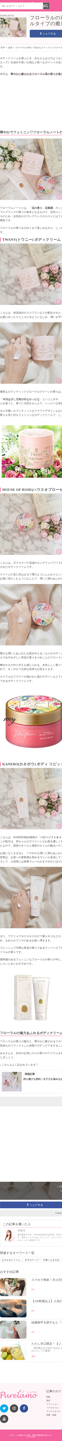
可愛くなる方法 (51, 1260)
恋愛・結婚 (51, 1415)
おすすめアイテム (11, 1260)
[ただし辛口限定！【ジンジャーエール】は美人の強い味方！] (13, 1359)
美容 (33, 1356)
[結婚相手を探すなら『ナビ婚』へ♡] (13, 1338)
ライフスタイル (53, 1411)
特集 (48, 1397)
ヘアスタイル (52, 1408)
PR (32, 1290)
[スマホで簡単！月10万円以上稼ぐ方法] (13, 1295)
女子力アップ (32, 1260)
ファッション (52, 1404)
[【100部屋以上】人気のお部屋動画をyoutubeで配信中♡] (13, 1316)
